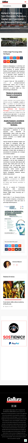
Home (3, 25)
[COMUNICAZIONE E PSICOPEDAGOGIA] (14, 290)
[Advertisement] (14, 366)
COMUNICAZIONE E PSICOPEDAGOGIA (14, 25)
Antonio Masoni (17, 262)
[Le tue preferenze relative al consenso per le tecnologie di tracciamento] (25, 440)
